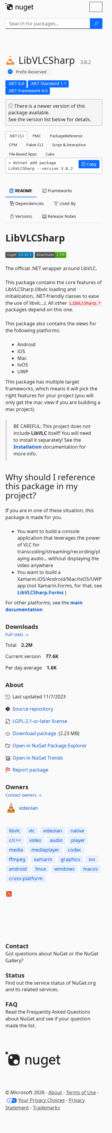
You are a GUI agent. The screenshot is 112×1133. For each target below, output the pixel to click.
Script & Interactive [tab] (69, 144)
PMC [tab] (37, 135)
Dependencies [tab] (29, 203)
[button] (89, 164)
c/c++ (15, 840)
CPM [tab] (13, 144)
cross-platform (26, 878)
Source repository (33, 709)
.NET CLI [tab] (16, 135)
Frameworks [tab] (59, 190)
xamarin (43, 859)
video (35, 840)
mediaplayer (45, 849)
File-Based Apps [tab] (23, 154)
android (18, 869)
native (77, 830)
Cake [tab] (50, 154)
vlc (32, 830)
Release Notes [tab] (61, 216)
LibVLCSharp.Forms (40, 592)
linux (40, 869)
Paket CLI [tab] (34, 144)
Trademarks (46, 1107)
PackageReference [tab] (66, 135)
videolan (28, 808)
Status (14, 975)
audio (56, 840)
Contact (17, 946)
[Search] (96, 23)
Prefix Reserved (31, 72)
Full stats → (17, 634)
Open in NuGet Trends (38, 758)
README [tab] (23, 190)
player (78, 840)
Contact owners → (23, 795)
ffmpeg (17, 859)
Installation (27, 447)
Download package (34, 733)
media (16, 849)
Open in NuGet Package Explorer (50, 745)
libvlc (14, 830)
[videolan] (11, 808)
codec (74, 849)
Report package (30, 769)
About (55, 1092)
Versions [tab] (23, 216)
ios (92, 859)
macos (90, 869)
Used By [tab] (67, 203)
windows (64, 869)
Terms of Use (81, 1092)
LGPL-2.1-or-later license (40, 721)
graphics (70, 859)
